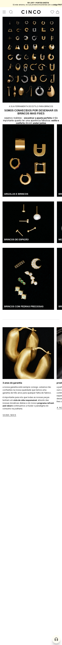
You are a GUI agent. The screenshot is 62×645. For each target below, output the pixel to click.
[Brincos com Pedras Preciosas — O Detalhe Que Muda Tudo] (28, 279)
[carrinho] (57, 12)
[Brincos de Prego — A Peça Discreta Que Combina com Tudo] (28, 222)
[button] (11, 12)
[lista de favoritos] (52, 12)
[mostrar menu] (4, 12)
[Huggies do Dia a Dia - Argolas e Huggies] (28, 160)
